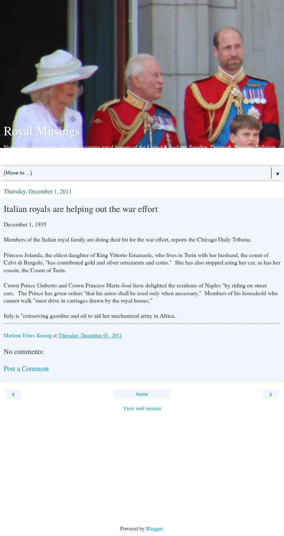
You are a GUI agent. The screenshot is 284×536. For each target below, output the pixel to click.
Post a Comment (26, 368)
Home (142, 394)
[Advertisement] (142, 63)
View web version (142, 408)
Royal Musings (42, 130)
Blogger (154, 528)
